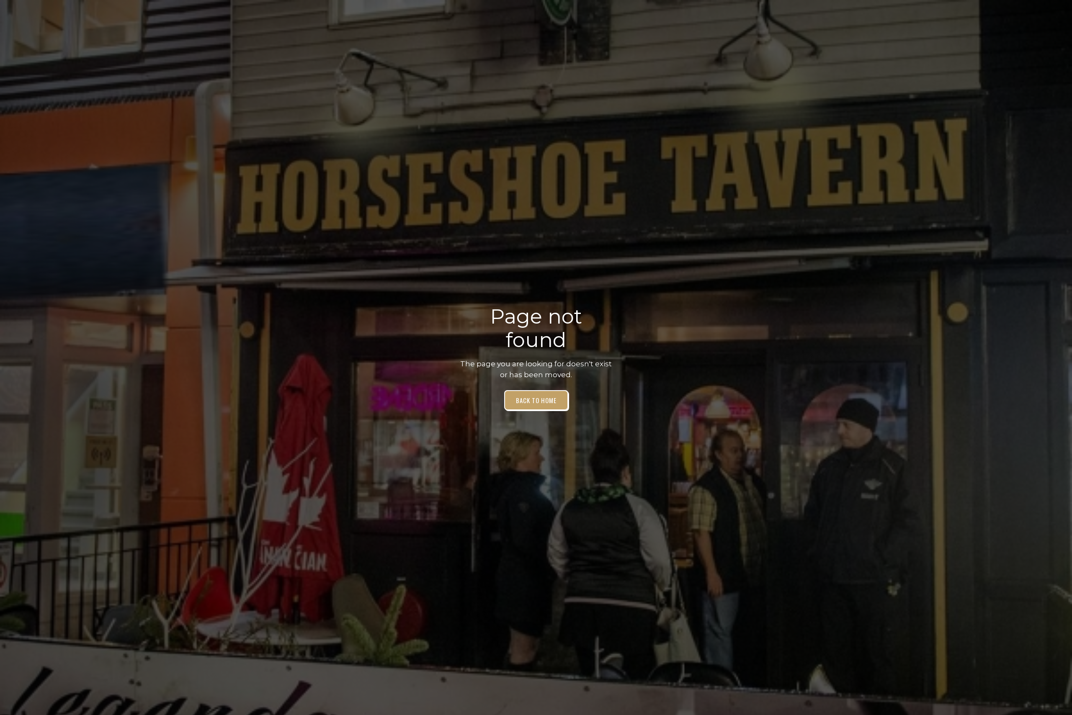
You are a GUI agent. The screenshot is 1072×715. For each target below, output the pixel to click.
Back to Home (536, 400)
